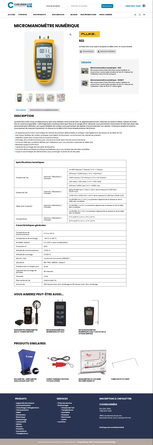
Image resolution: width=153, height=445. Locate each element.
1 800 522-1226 (133, 6)
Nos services (58, 15)
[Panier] (135, 14)
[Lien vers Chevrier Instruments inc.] (20, 5)
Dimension (21, 415)
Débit (18, 412)
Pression (20, 429)
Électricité (65, 417)
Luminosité (21, 422)
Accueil (11, 15)
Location (62, 422)
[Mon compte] (139, 14)
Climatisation (22, 410)
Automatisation (23, 405)
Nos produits (39, 15)
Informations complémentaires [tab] (44, 110)
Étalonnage (21, 419)
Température (22, 434)
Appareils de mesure (25, 403)
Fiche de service (65, 403)
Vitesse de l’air (67, 408)
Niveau (19, 427)
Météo (19, 424)
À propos (22, 15)
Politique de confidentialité (111, 427)
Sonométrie (21, 431)
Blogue (74, 15)
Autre (63, 419)
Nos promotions (88, 15)
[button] (70, 34)
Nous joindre (105, 15)
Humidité (65, 412)
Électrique (20, 417)
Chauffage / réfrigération (27, 408)
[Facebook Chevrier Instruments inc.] (144, 6)
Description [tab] (21, 110)
